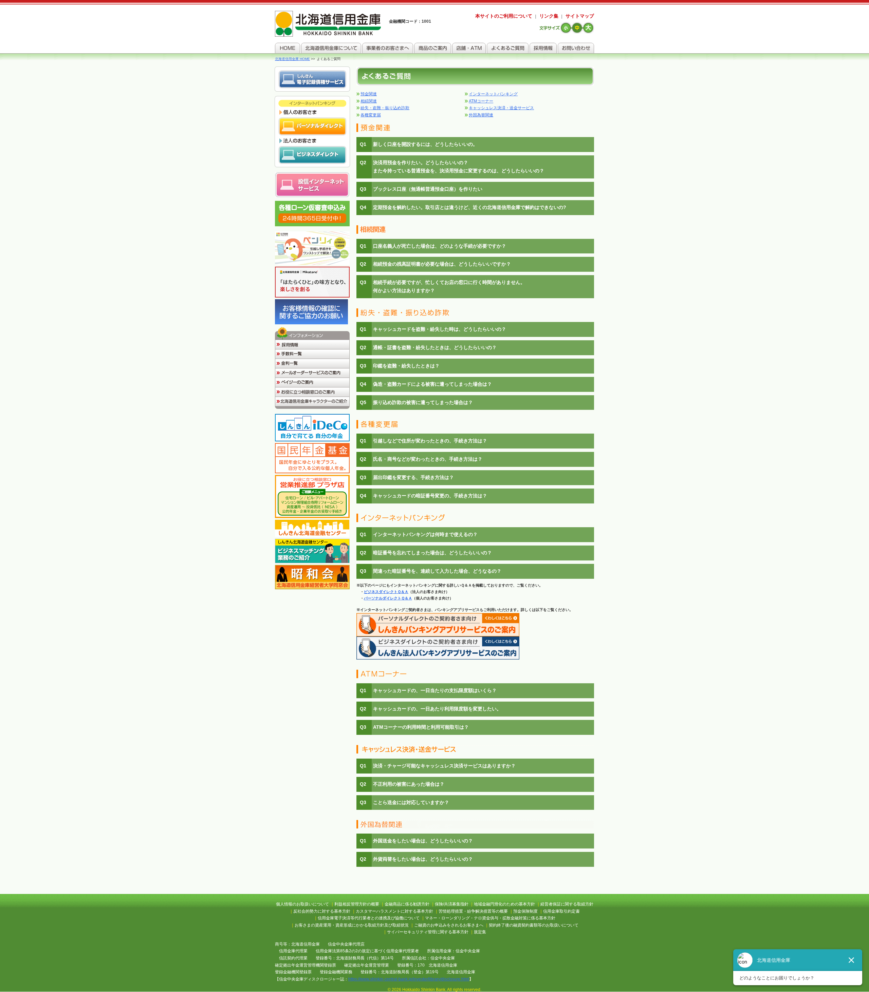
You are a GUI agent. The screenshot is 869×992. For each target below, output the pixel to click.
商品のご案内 (432, 48)
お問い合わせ (576, 48)
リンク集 (548, 16)
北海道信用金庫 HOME (292, 59)
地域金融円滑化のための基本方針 (504, 904)
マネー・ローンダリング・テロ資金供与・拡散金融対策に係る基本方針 (490, 918)
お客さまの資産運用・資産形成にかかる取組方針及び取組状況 (352, 925)
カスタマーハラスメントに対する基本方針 (394, 911)
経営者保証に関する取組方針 (566, 904)
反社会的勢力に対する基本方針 (321, 911)
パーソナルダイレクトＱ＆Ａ (388, 598)
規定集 (480, 932)
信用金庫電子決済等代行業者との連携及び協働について (369, 918)
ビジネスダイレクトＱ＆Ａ (386, 592)
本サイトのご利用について (503, 16)
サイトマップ (580, 16)
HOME (287, 48)
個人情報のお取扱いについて (302, 904)
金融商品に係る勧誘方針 (407, 904)
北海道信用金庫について (331, 48)
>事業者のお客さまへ (387, 48)
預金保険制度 (525, 911)
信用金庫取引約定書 (561, 911)
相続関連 (368, 101)
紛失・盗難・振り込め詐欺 (384, 108)
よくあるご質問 (508, 48)
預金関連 (368, 94)
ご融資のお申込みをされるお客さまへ (448, 925)
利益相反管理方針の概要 (356, 904)
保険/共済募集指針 (451, 904)
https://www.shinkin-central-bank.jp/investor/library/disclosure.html (408, 979)
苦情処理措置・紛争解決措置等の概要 (473, 911)
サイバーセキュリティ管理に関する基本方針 (427, 932)
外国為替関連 (481, 115)
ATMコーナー (481, 101)
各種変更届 (370, 115)
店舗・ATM (469, 48)
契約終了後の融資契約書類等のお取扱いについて (533, 925)
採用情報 (543, 48)
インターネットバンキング (493, 94)
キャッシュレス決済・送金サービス (501, 108)
